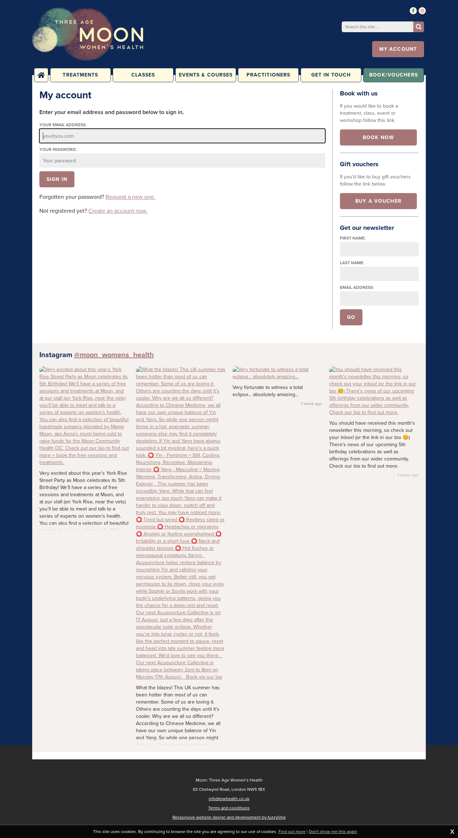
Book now (378, 137)
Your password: (58, 150)
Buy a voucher (378, 201)
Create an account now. (117, 211)
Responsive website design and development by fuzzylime (229, 817)
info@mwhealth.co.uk (229, 798)
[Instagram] (422, 10)
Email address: (357, 288)
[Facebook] (413, 10)
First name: (353, 238)
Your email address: (63, 125)
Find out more (292, 831)
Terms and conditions (229, 808)
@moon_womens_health (114, 354)
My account (398, 49)
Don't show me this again (333, 831)
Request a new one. (130, 197)
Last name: (352, 263)
